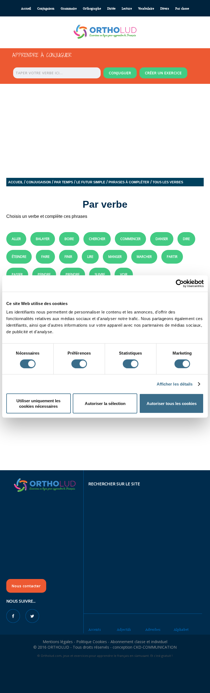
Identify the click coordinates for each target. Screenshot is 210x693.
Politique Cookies (91, 641)
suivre (100, 274)
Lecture (127, 9)
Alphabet (181, 629)
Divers (164, 9)
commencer (130, 238)
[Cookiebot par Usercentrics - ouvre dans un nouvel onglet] (180, 283)
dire (186, 238)
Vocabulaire (146, 9)
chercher (97, 238)
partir (172, 256)
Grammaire (69, 9)
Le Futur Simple (90, 182)
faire (45, 256)
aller (16, 238)
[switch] (79, 363)
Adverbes (153, 629)
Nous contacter (26, 585)
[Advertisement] (105, 430)
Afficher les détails (175, 383)
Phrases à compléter (129, 182)
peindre (44, 274)
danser (162, 238)
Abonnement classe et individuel (138, 641)
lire (90, 256)
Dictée (111, 9)
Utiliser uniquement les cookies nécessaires (38, 403)
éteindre (19, 256)
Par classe (182, 9)
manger (115, 256)
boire (69, 238)
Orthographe (92, 9)
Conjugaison (45, 9)
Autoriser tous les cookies (172, 403)
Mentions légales (58, 641)
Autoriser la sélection (105, 403)
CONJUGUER (120, 72)
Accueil (26, 9)
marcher (144, 256)
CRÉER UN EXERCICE (163, 72)
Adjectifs (124, 629)
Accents (94, 629)
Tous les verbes (168, 182)
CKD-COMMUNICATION (155, 647)
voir (123, 274)
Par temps (63, 182)
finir (68, 256)
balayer (42, 238)
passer (17, 274)
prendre (73, 274)
